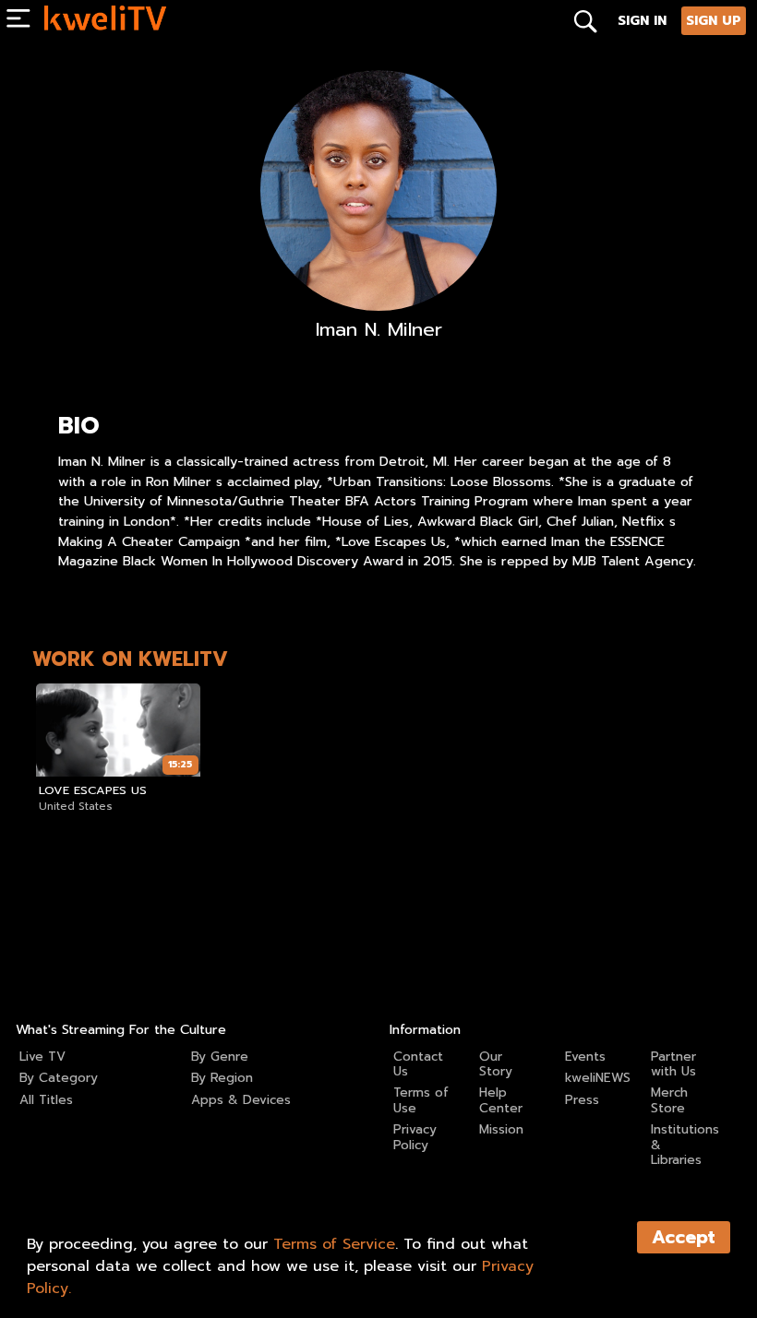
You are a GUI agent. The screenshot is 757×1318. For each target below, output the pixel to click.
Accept (683, 1237)
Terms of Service (334, 1244)
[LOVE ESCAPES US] (118, 729)
